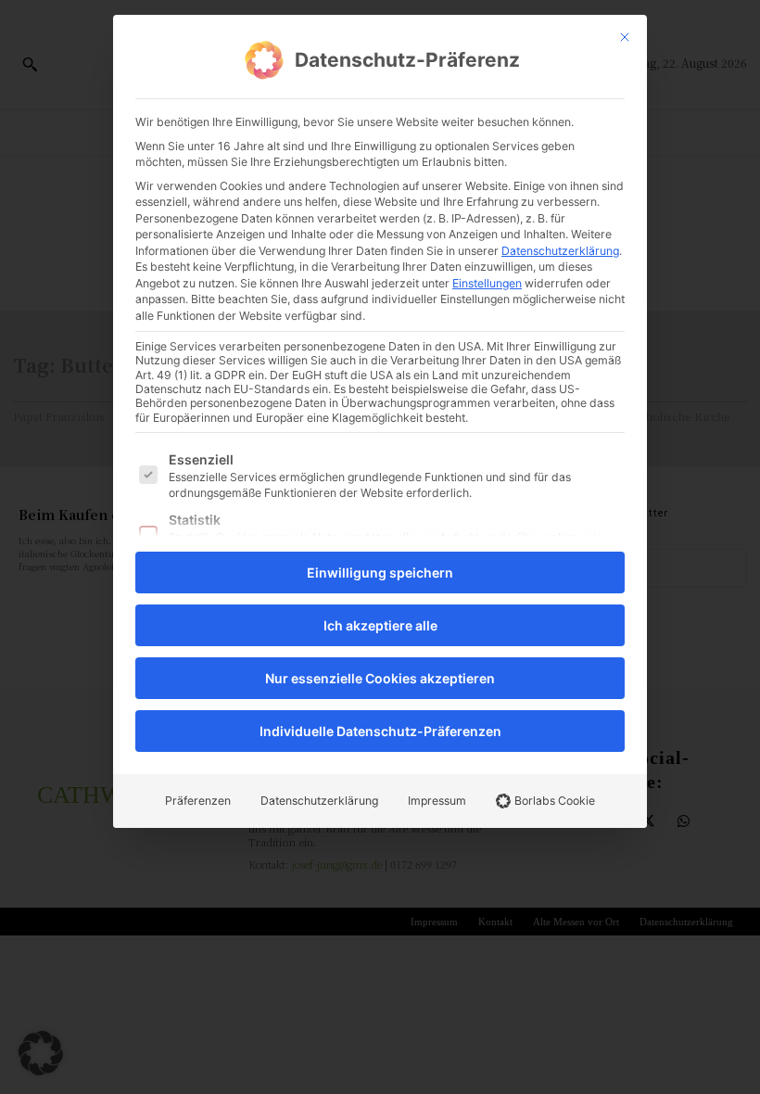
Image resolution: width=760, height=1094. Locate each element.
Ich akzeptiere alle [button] (380, 625)
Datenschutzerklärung (560, 251)
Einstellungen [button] (487, 283)
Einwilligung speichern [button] (380, 572)
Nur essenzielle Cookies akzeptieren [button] (380, 678)
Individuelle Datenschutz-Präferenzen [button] (380, 731)
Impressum (437, 801)
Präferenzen (198, 801)
